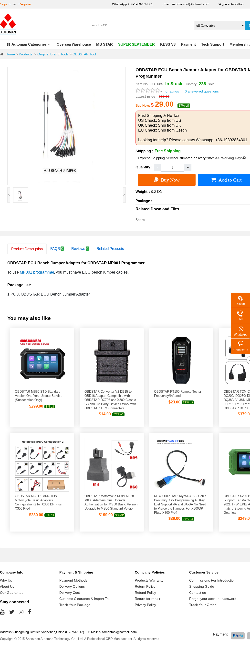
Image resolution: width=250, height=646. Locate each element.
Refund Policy (145, 593)
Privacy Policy (145, 605)
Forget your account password (212, 599)
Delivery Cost (69, 593)
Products (25, 54)
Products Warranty (149, 580)
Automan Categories (29, 44)
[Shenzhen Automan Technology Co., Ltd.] (10, 24)
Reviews (79, 248)
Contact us (197, 593)
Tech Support (212, 44)
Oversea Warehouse (74, 44)
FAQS (56, 248)
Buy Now (170, 180)
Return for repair (147, 599)
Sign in (5, 4)
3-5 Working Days (229, 158)
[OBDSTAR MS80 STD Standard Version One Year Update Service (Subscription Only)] (42, 386)
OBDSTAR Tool (84, 54)
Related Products (110, 248)
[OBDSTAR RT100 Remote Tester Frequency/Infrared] (181, 386)
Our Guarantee (11, 593)
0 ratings (172, 91)
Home (10, 54)
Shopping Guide (201, 586)
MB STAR (104, 44)
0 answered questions (202, 91)
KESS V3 (168, 44)
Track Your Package (74, 605)
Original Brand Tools (53, 54)
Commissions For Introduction (212, 580)
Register (25, 4)
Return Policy (145, 586)
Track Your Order (202, 605)
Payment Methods (73, 580)
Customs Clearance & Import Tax (84, 599)
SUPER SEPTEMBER (136, 44)
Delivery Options (72, 586)
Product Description (27, 249)
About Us (7, 586)
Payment (188, 44)
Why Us (6, 580)
